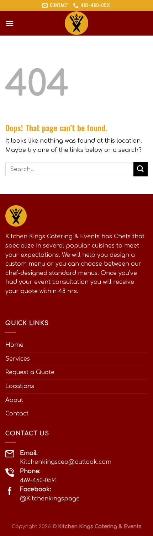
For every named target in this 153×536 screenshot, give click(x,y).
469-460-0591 (38, 480)
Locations (19, 386)
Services (17, 359)
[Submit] (140, 169)
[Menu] (9, 23)
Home (14, 345)
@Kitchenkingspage (50, 498)
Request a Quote (29, 372)
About (14, 400)
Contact (16, 413)
